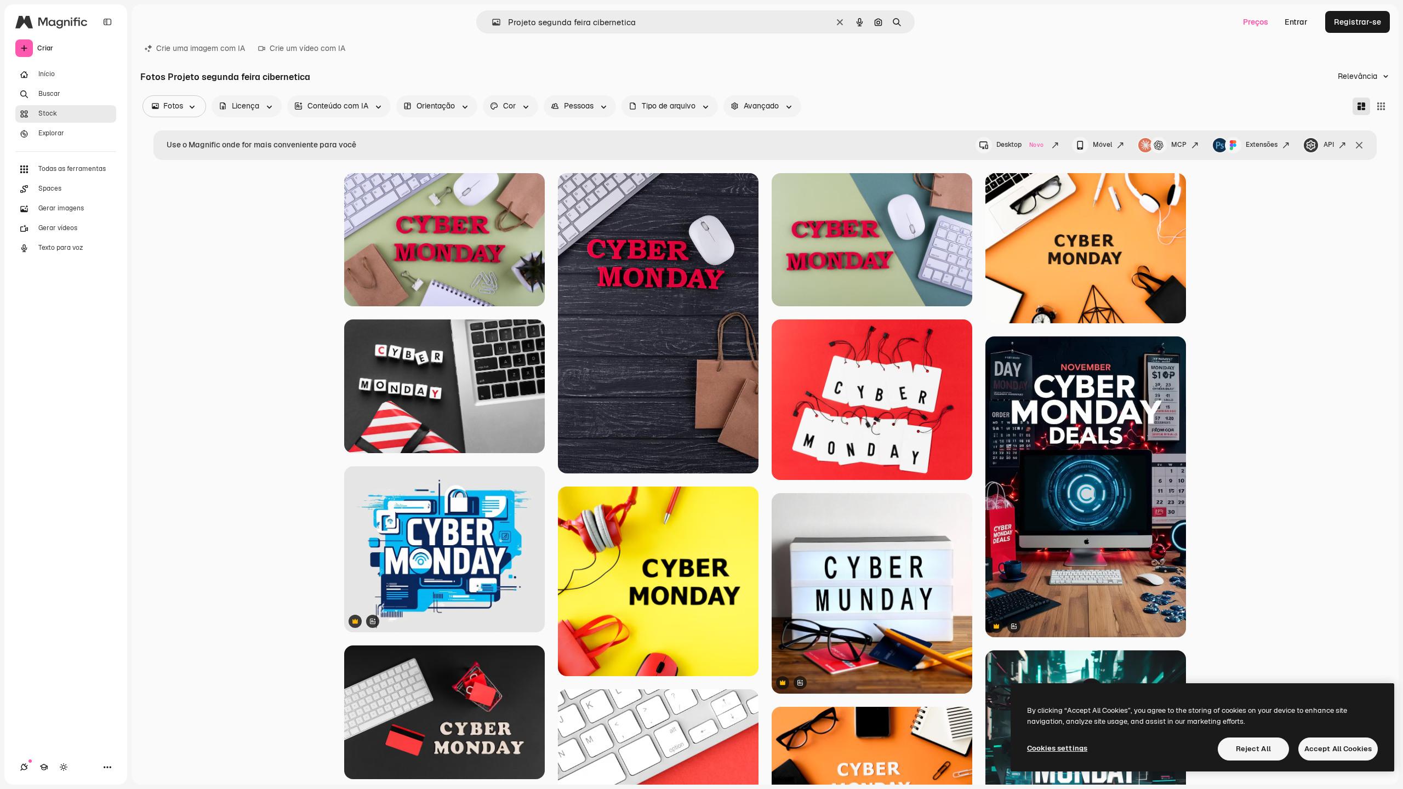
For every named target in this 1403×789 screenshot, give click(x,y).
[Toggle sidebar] (107, 22)
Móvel (1102, 144)
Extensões (1261, 144)
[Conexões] (24, 767)
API (1329, 144)
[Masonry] (1361, 106)
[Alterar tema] (63, 767)
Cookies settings (1057, 748)
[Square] (1381, 106)
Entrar (1296, 22)
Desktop (1019, 144)
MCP (1179, 144)
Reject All (1253, 748)
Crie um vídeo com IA (307, 48)
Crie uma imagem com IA (200, 48)
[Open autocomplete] (492, 22)
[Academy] (44, 767)
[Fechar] (1359, 145)
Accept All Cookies (1338, 748)
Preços (1255, 22)
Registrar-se (1357, 22)
